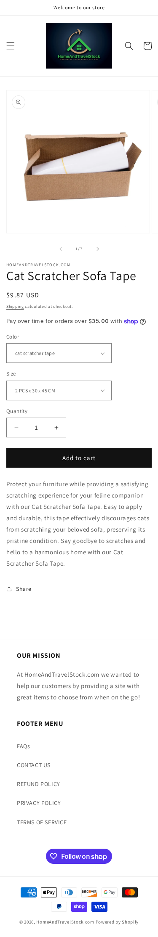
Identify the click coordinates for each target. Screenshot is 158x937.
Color (12, 336)
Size (11, 373)
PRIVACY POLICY (39, 803)
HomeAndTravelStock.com (65, 922)
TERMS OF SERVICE (42, 822)
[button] (10, 46)
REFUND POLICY (38, 784)
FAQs (23, 746)
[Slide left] (60, 249)
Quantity (16, 411)
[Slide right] (97, 249)
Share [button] (24, 589)
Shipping (15, 306)
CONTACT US (34, 765)
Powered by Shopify (117, 922)
